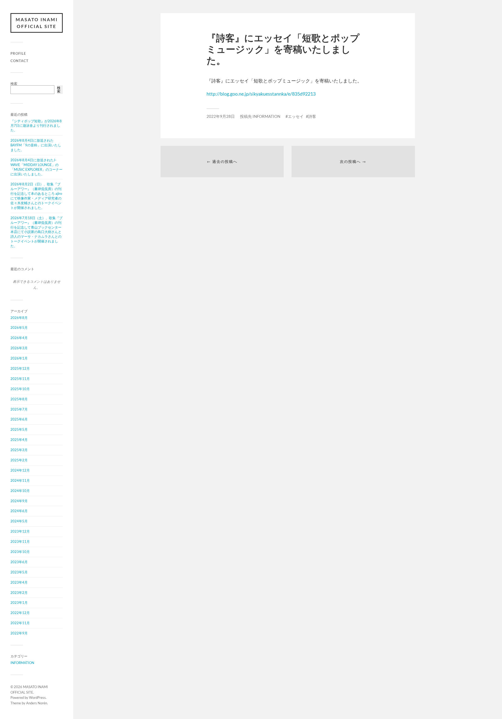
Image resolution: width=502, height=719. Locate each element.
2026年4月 (19, 338)
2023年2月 (19, 592)
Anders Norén (36, 703)
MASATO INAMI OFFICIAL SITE (37, 23)
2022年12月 (20, 613)
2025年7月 (19, 409)
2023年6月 (19, 562)
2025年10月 (20, 389)
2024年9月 (19, 501)
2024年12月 (20, 470)
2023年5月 (19, 572)
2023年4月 (19, 582)
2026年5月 (19, 327)
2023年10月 (20, 552)
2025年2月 (19, 460)
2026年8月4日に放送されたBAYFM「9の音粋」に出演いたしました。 (35, 145)
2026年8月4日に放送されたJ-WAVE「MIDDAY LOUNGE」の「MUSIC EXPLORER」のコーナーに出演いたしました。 (36, 167)
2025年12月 (20, 368)
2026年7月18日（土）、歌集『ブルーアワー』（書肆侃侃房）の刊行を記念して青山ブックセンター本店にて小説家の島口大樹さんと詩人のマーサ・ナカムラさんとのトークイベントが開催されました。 (36, 232)
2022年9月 (19, 633)
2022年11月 (20, 623)
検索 (13, 83)
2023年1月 (19, 602)
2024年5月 (19, 521)
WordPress (37, 697)
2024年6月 (19, 511)
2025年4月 (19, 440)
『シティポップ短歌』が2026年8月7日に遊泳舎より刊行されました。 (36, 125)
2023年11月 (20, 541)
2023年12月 (20, 531)
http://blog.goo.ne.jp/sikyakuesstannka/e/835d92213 (261, 94)
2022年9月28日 (221, 116)
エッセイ (296, 116)
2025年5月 (19, 429)
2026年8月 (19, 318)
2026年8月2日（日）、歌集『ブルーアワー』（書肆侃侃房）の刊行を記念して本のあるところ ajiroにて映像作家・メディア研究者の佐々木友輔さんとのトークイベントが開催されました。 (36, 195)
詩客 (312, 116)
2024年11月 (20, 480)
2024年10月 (20, 491)
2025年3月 (19, 450)
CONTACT (19, 61)
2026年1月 (19, 358)
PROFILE (18, 53)
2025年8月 (19, 399)
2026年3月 (19, 348)
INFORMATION (22, 663)
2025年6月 (19, 419)
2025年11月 (20, 379)
